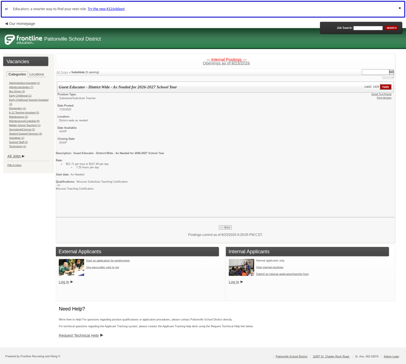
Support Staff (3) (18, 142)
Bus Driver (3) (17, 91)
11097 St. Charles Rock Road (331, 356)
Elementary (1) (17, 108)
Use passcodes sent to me (102, 267)
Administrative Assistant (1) (24, 83)
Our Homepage (22, 24)
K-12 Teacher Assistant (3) (24, 112)
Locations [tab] (36, 74)
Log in (64, 282)
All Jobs (14, 156)
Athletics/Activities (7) (21, 87)
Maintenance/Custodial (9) (24, 121)
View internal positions (270, 267)
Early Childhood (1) (20, 95)
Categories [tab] (17, 74)
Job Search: (345, 27)
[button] (400, 9)
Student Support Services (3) (25, 133)
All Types (62, 72)
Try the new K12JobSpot (106, 9)
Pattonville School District (291, 356)
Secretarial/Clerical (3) (22, 129)
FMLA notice (14, 165)
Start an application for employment (108, 260)
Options (387, 77)
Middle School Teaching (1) (25, 125)
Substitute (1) (16, 138)
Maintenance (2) (18, 116)
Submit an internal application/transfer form (282, 274)
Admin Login (391, 356)
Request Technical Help (79, 335)
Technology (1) (17, 146)
